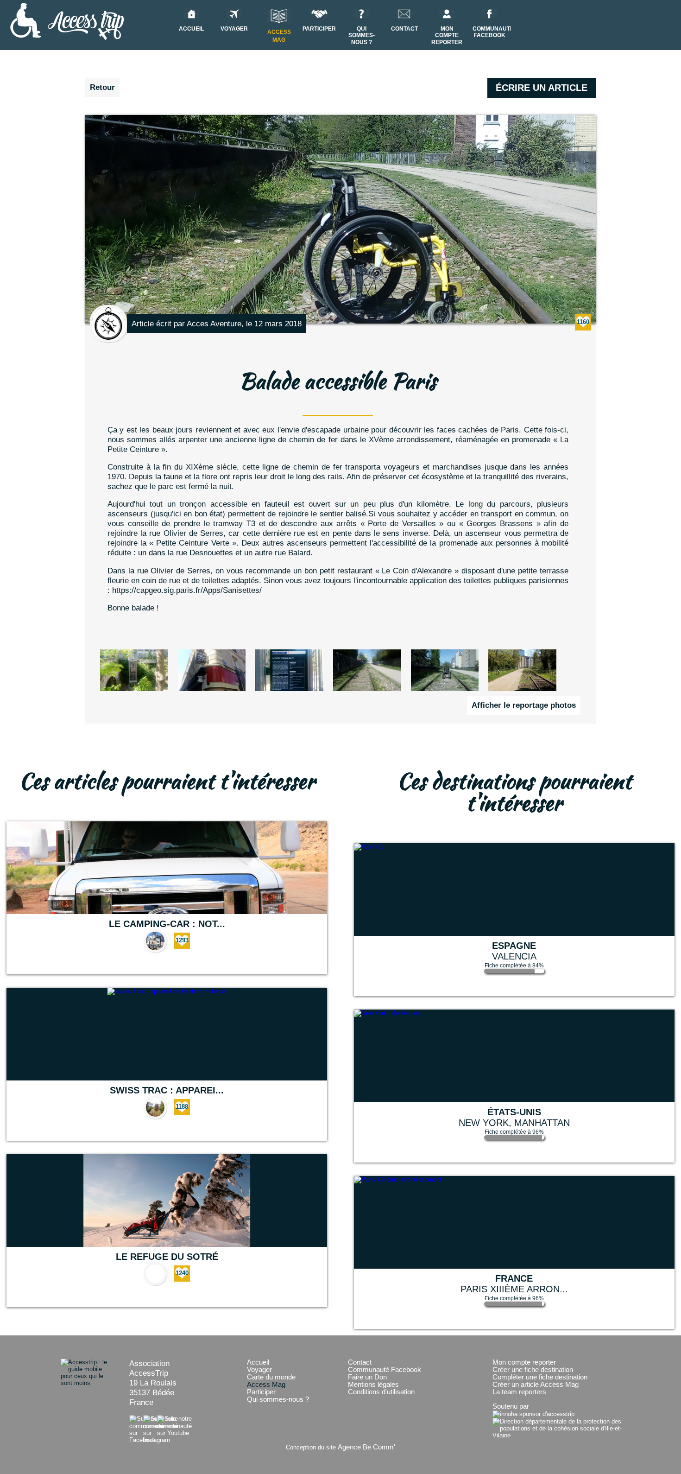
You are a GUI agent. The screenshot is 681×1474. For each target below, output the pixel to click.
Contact (360, 1362)
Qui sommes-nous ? (361, 35)
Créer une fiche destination (532, 1369)
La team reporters (519, 1392)
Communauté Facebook (384, 1369)
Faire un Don (367, 1377)
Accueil (258, 1362)
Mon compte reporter (446, 35)
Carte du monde (271, 1377)
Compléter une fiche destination (539, 1377)
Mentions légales (373, 1384)
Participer (261, 1392)
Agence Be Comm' (366, 1447)
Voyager (259, 1369)
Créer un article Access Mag (535, 1384)
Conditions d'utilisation (381, 1392)
